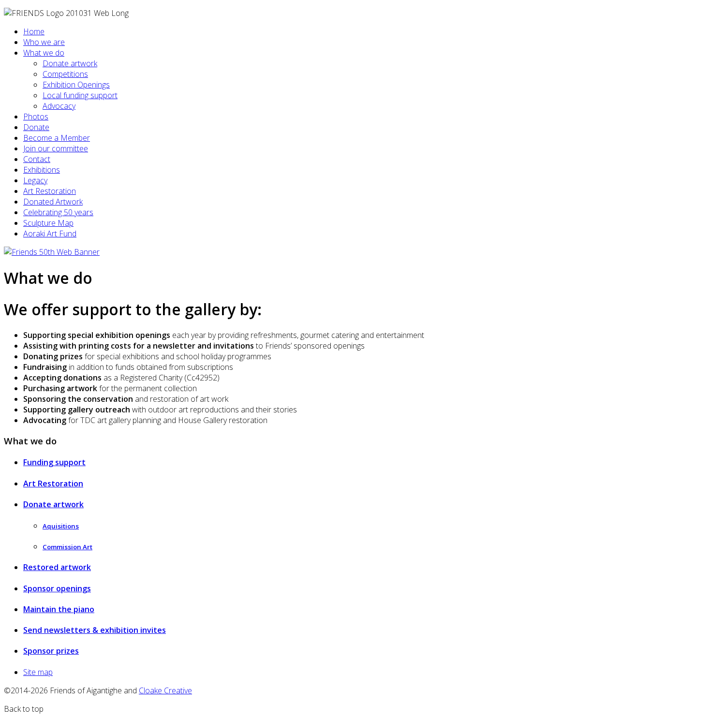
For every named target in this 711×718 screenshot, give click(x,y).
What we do (43, 52)
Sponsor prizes (51, 650)
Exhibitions (41, 169)
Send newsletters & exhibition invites (94, 630)
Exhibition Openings (76, 84)
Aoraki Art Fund (49, 233)
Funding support (54, 462)
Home (33, 31)
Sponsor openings (57, 588)
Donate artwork (70, 63)
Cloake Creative (165, 690)
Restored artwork (57, 567)
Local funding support (80, 95)
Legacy (35, 180)
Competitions (65, 74)
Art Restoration (49, 191)
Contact (36, 159)
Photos (35, 116)
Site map (38, 672)
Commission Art (67, 546)
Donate (36, 127)
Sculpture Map (48, 223)
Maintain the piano (58, 609)
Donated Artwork (53, 201)
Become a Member (56, 137)
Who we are (44, 42)
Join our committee (55, 148)
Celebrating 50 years (58, 212)
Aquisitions (61, 526)
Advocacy (59, 106)
